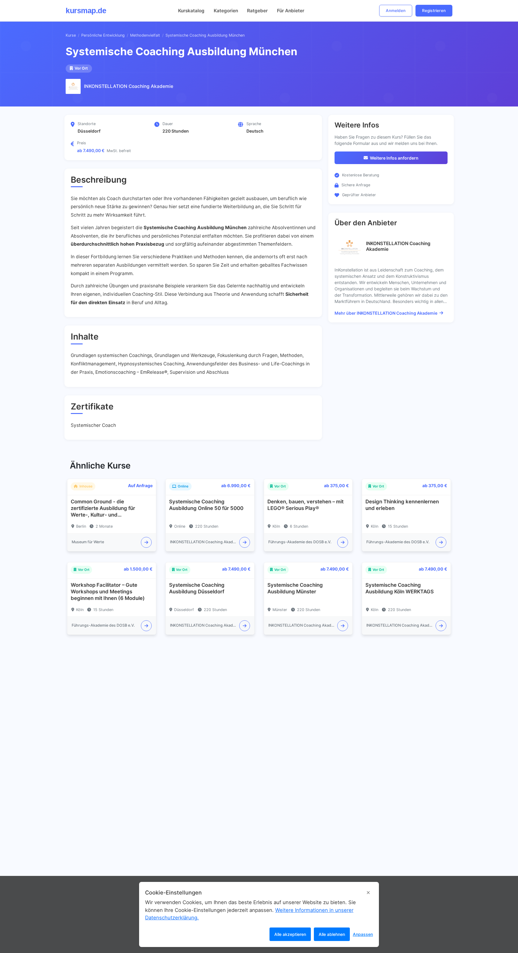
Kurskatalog (191, 10)
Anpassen (363, 934)
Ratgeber (257, 10)
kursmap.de (86, 10)
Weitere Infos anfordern (394, 157)
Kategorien (226, 10)
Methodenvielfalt (145, 35)
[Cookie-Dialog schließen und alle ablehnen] (368, 892)
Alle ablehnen (332, 934)
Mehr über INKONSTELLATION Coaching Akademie (386, 313)
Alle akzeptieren (290, 934)
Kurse (71, 35)
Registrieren (434, 10)
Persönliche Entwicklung (103, 35)
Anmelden (396, 10)
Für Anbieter (290, 10)
